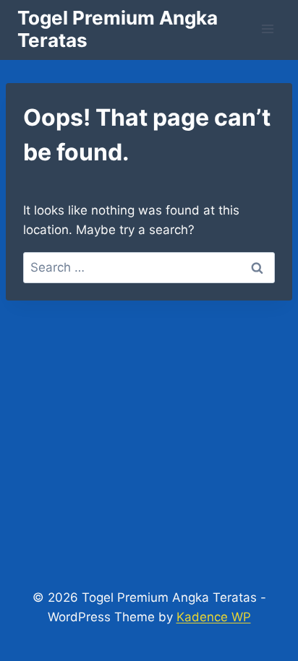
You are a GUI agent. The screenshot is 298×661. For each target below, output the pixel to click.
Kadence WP (213, 617)
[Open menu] (267, 28)
